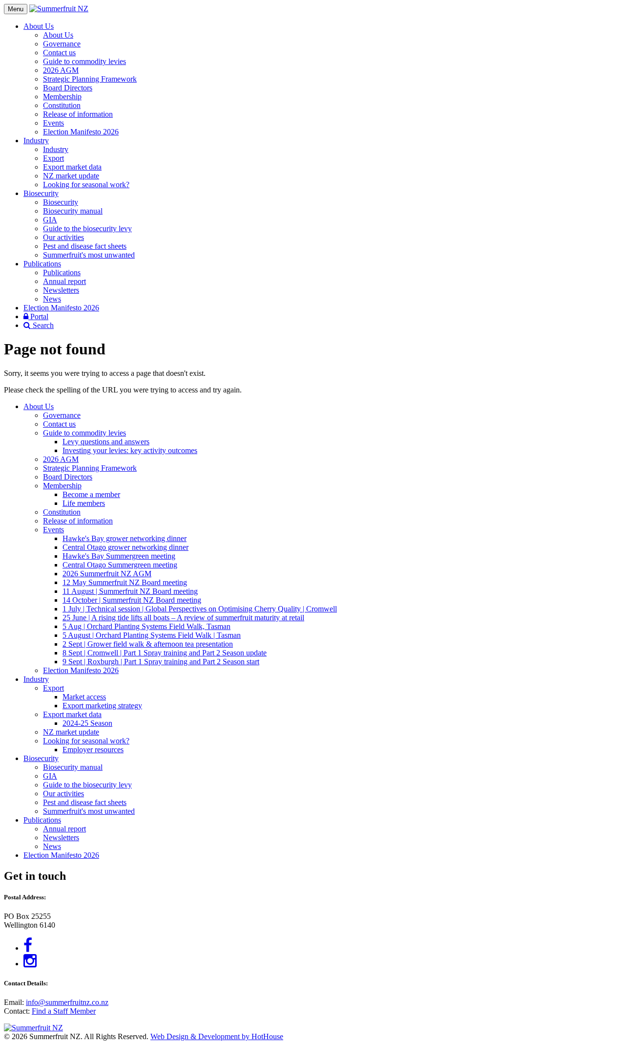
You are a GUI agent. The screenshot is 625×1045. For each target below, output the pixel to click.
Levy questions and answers (105, 441)
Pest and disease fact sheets (84, 246)
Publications (42, 264)
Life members (83, 503)
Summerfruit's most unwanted (89, 255)
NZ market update (71, 176)
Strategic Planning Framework (90, 79)
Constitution (62, 105)
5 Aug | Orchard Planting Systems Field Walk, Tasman (146, 626)
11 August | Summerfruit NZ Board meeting (130, 591)
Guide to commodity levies (84, 61)
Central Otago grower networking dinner (125, 547)
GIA (50, 220)
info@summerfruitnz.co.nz (67, 1002)
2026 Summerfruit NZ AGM (106, 573)
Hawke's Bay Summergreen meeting (118, 556)
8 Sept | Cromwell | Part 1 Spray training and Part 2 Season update (164, 653)
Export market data (72, 167)
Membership (62, 96)
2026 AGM (61, 70)
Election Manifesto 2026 (81, 132)
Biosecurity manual (73, 211)
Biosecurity (41, 193)
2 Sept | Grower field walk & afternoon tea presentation (147, 644)
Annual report (64, 281)
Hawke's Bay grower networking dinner (124, 538)
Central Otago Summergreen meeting (119, 565)
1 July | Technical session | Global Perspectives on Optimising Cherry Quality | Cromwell (199, 609)
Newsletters (61, 290)
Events (53, 123)
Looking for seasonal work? (86, 184)
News (52, 299)
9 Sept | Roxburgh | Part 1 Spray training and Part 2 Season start (160, 661)
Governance (62, 44)
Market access (84, 697)
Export (53, 158)
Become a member (91, 494)
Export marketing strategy (102, 705)
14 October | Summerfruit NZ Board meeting (131, 600)
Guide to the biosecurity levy (87, 228)
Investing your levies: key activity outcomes (129, 450)
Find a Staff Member (64, 1011)
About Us (38, 26)
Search (42, 325)
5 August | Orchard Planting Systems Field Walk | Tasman (151, 635)
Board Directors (67, 88)
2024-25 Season (87, 723)
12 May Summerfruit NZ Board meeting (124, 582)
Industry (36, 140)
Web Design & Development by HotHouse (216, 1036)
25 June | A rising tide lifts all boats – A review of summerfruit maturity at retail (183, 617)
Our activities (63, 237)
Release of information (78, 114)
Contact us (59, 52)
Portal (38, 316)
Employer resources (93, 749)
